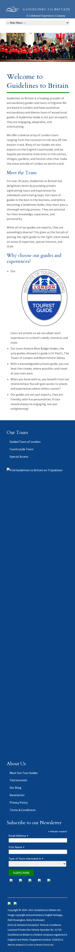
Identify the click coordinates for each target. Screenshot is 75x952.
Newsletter (17, 795)
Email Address (18, 836)
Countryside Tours (21, 449)
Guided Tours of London (25, 442)
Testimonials (18, 780)
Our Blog (15, 787)
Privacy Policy (19, 802)
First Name (16, 847)
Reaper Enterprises (44, 944)
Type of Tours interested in (26, 859)
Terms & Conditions (23, 810)
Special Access (19, 456)
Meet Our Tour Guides (24, 773)
